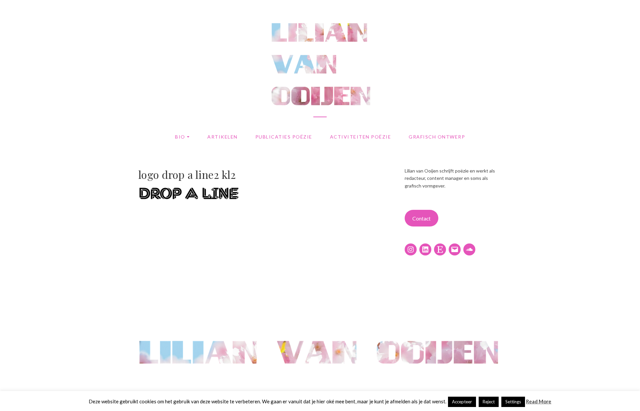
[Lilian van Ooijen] (320, 378)
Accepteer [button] (462, 401)
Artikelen (222, 137)
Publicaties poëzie (283, 137)
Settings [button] (513, 401)
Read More (538, 401)
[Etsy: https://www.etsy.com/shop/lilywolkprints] (440, 249)
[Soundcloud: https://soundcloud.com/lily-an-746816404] (469, 249)
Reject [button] (489, 401)
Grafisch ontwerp (437, 137)
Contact (421, 218)
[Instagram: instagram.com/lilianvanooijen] (411, 249)
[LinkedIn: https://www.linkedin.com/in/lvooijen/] (425, 249)
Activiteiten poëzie (360, 137)
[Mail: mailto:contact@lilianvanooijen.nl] (455, 249)
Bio (180, 137)
